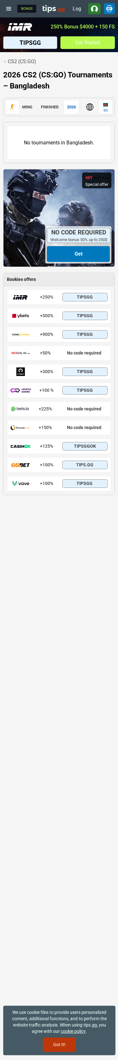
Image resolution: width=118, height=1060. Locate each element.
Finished (50, 107)
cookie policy (73, 1031)
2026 (71, 107)
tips (53, 8)
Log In (77, 10)
